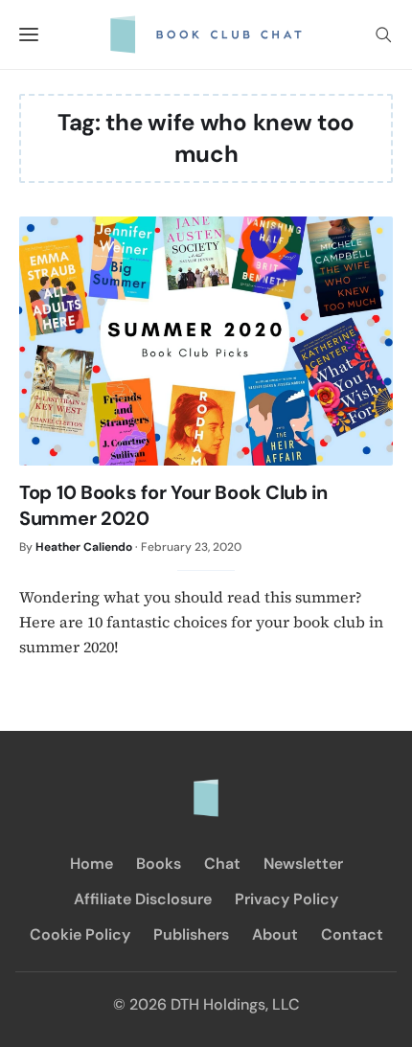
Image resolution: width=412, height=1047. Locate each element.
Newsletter (303, 864)
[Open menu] (29, 34)
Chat (222, 864)
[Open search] (383, 34)
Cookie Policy (80, 934)
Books (158, 864)
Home (91, 864)
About (275, 934)
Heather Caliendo (83, 547)
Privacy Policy (286, 899)
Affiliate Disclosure (143, 899)
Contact (352, 934)
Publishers (191, 934)
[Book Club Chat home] (206, 788)
